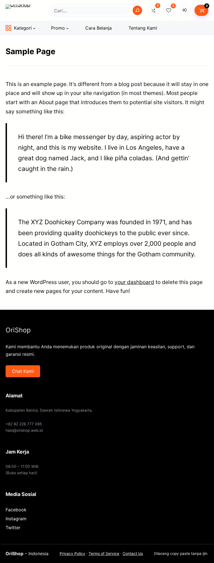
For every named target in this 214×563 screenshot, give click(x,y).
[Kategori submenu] (34, 28)
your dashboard (134, 282)
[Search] (137, 10)
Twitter (13, 527)
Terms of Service (104, 553)
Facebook (16, 509)
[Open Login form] (184, 10)
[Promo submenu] (67, 28)
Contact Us (133, 553)
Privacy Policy (72, 553)
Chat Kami (23, 371)
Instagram (16, 518)
